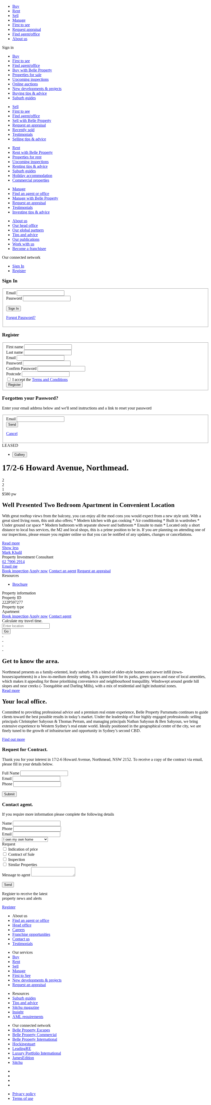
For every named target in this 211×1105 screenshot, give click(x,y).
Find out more (13, 739)
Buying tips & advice (29, 93)
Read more (11, 543)
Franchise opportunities (31, 934)
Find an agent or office (30, 193)
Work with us (23, 244)
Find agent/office (26, 34)
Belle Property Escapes (31, 1030)
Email (11, 293)
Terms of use (22, 1098)
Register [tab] (19, 271)
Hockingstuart (23, 1044)
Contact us (21, 939)
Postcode (13, 374)
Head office (21, 925)
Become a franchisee (29, 248)
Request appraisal (26, 29)
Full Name (10, 773)
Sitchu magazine (25, 1007)
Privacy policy (24, 1094)
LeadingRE (21, 1048)
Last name (14, 352)
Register (8, 907)
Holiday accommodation (32, 175)
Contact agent (60, 616)
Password (14, 298)
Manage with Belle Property (35, 198)
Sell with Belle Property (31, 120)
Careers (18, 930)
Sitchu (17, 1062)
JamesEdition (23, 1058)
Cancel (11, 433)
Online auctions (25, 84)
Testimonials (22, 134)
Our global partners (28, 230)
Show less (10, 548)
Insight (17, 1012)
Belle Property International (34, 1039)
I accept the (40, 379)
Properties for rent (26, 157)
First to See (21, 975)
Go (6, 631)
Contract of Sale (21, 854)
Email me (9, 566)
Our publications (25, 239)
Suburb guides (24, 98)
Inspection (16, 859)
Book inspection (15, 571)
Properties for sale (26, 75)
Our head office (25, 225)
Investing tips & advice (31, 212)
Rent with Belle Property (32, 152)
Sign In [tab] (18, 266)
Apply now (38, 571)
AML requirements (27, 1016)
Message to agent (16, 875)
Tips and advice (25, 235)
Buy (15, 6)
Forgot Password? (21, 317)
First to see (21, 25)
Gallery (19, 455)
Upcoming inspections (30, 79)
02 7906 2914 (13, 561)
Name (7, 823)
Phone (7, 784)
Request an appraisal (29, 125)
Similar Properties (22, 864)
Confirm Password (21, 368)
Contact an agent (62, 571)
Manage (18, 20)
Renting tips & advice (30, 166)
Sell (15, 15)
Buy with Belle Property (32, 70)
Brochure (20, 584)
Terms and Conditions (50, 379)
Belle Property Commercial (34, 1034)
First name (14, 347)
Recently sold (23, 130)
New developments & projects (36, 88)
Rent (16, 11)
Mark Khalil (12, 552)
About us (19, 39)
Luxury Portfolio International (36, 1053)
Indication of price (23, 849)
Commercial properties (30, 180)
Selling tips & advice (29, 139)
